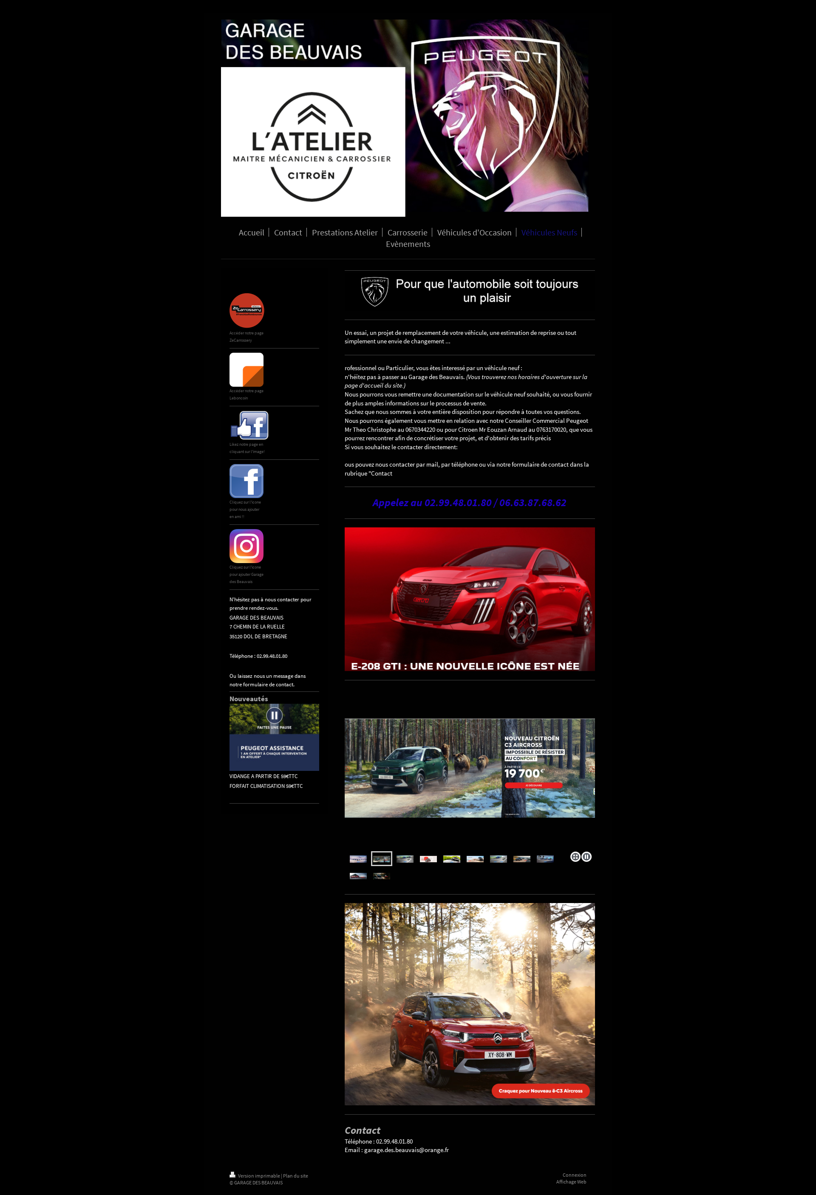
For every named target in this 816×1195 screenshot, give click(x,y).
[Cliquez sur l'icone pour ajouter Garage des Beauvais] (247, 546)
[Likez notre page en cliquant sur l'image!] (249, 425)
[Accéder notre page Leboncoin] (247, 370)
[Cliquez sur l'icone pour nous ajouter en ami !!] (247, 481)
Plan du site (295, 1175)
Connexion (574, 1175)
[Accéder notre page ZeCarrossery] (247, 311)
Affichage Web (571, 1181)
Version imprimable (259, 1175)
